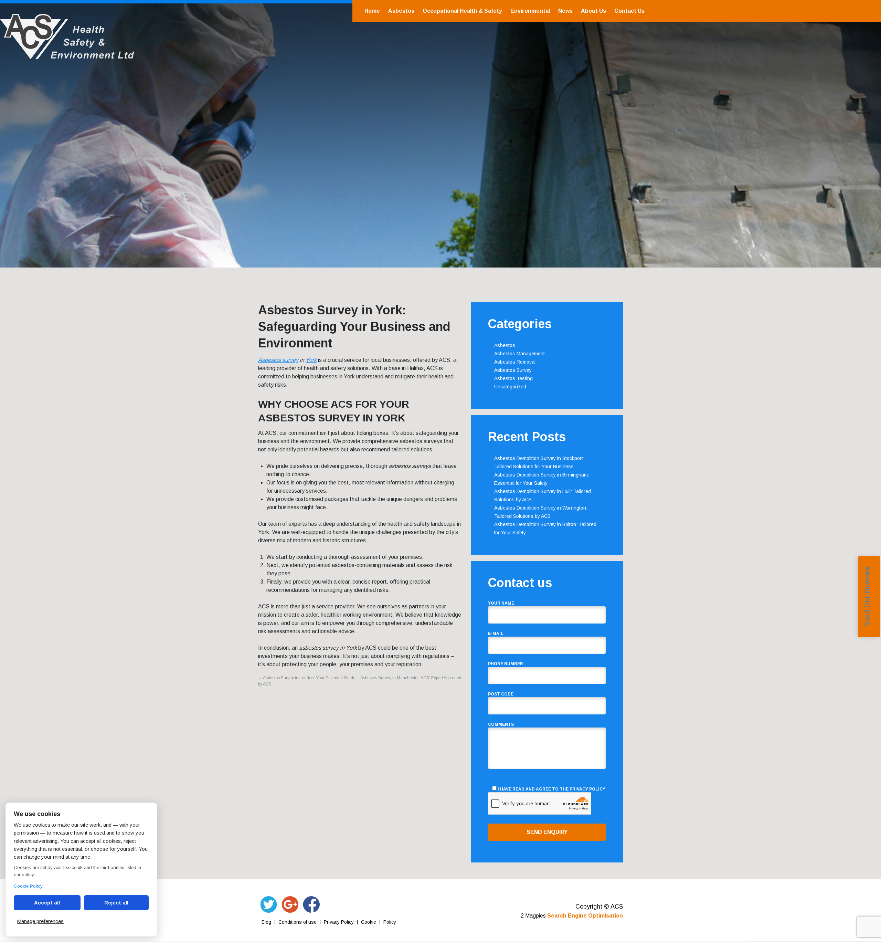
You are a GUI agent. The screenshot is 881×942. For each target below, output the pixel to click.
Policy (389, 922)
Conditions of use (297, 922)
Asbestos (401, 11)
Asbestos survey (278, 360)
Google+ (290, 904)
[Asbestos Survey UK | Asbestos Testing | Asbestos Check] (67, 55)
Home (372, 11)
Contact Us (629, 11)
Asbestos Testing (513, 378)
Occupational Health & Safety (462, 11)
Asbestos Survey (513, 370)
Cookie (368, 922)
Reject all (116, 903)
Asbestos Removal (514, 362)
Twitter (269, 904)
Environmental (530, 11)
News (565, 11)
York (311, 360)
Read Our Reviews (867, 597)
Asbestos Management (519, 353)
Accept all (47, 903)
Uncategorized (510, 386)
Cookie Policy (28, 886)
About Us (593, 11)
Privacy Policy (587, 789)
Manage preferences (40, 921)
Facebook (311, 904)
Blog (266, 922)
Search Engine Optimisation (585, 916)
